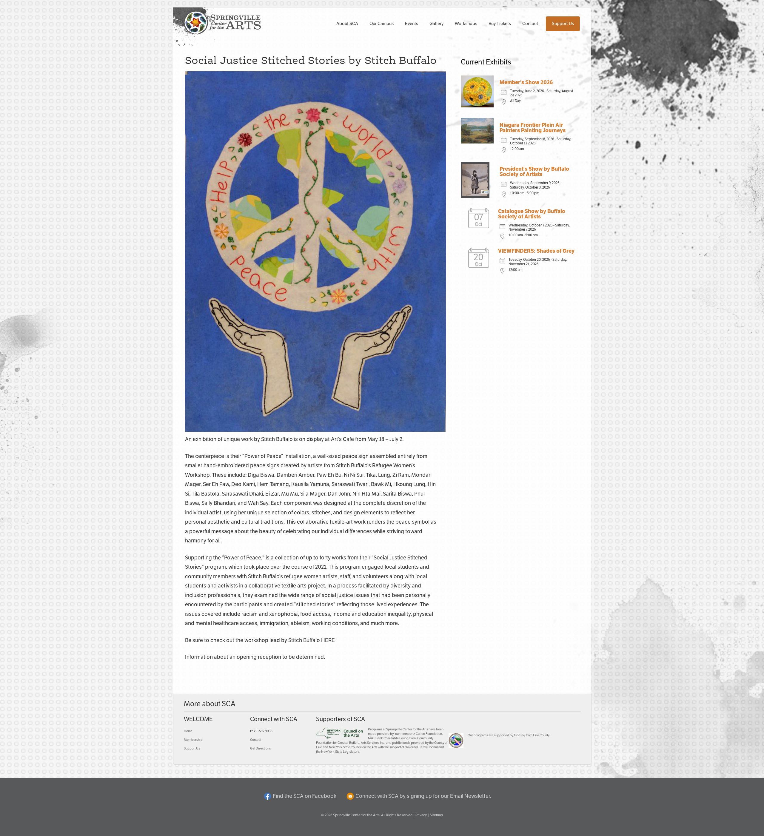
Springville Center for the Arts (356, 815)
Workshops (466, 23)
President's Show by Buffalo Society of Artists (534, 172)
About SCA (347, 23)
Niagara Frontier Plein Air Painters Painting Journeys (533, 128)
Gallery (436, 23)
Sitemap (436, 815)
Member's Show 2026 (526, 83)
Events (411, 23)
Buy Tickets (500, 23)
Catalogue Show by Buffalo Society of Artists (531, 214)
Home (188, 731)
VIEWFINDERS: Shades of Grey (536, 251)
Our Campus (381, 23)
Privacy (421, 815)
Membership (193, 740)
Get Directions (260, 748)
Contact (530, 23)
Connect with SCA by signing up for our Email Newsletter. (423, 796)
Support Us (563, 23)
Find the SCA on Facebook (304, 796)
